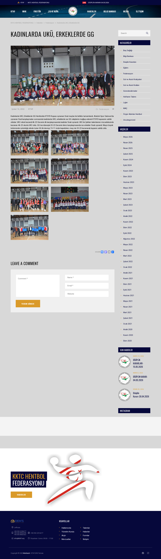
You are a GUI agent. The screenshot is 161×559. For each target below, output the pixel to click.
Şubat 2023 (128, 205)
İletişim (86, 539)
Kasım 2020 (128, 335)
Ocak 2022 (127, 267)
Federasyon (104, 109)
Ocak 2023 (127, 210)
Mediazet (26, 553)
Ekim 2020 (127, 341)
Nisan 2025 (127, 148)
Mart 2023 (127, 199)
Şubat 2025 (128, 154)
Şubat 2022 (128, 261)
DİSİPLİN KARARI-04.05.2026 (98, 3)
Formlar (86, 535)
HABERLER (21, 494)
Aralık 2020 (127, 329)
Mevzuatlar (66, 539)
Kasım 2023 (128, 171)
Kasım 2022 (128, 222)
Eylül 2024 (127, 165)
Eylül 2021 (127, 290)
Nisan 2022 (127, 250)
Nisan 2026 (127, 142)
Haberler (86, 532)
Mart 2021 (127, 312)
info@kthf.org (19, 538)
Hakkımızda (66, 528)
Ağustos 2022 (129, 239)
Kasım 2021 (128, 278)
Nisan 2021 (127, 307)
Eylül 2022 (127, 233)
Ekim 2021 (127, 284)
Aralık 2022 (127, 216)
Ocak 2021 (127, 324)
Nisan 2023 (127, 193)
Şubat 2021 (128, 318)
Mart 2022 (127, 256)
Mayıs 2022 (128, 244)
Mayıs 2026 (128, 137)
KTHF (22, 3)
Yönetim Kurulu (68, 532)
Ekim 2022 (127, 227)
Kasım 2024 (128, 159)
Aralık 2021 (127, 273)
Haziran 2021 (128, 295)
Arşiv (64, 535)
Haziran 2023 (128, 182)
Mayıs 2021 (128, 301)
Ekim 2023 (127, 176)
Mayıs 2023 (128, 188)
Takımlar (86, 528)
